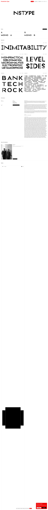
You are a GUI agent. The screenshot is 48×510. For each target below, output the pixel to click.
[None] (43, 73)
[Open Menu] (46, 1)
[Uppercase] (20, 73)
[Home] (5, 1)
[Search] (43, 1)
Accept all (39, 507)
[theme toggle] (42, 1)
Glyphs (26, 508)
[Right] (23, 73)
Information (21, 508)
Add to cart (31, 508)
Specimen (19, 508)
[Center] (22, 73)
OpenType (28, 508)
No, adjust (44, 507)
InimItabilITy (24, 48)
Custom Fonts (35, 1)
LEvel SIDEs (35, 63)
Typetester (40, 1)
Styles (16, 508)
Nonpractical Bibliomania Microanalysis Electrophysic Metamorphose (12, 62)
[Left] (21, 73)
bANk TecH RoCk (12, 85)
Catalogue (32, 1)
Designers (24, 508)
